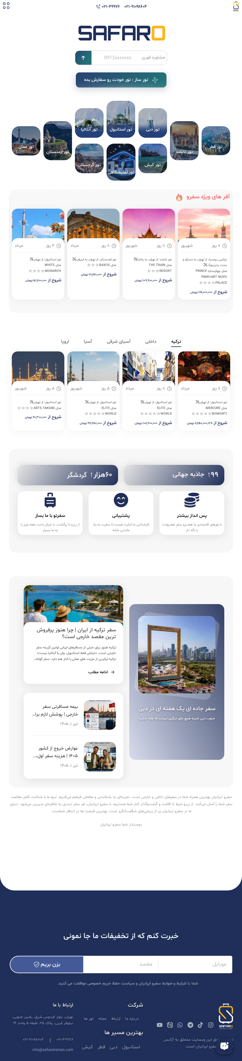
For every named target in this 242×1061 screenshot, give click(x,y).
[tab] (176, 342)
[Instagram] (211, 1025)
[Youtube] (160, 1025)
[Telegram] (190, 1025)
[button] (6, 6)
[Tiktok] (200, 1025)
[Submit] (83, 58)
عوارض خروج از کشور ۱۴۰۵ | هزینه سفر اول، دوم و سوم (57, 756)
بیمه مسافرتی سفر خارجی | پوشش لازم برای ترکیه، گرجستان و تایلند (55, 714)
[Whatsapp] (180, 1025)
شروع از (220, 292)
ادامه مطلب (98, 672)
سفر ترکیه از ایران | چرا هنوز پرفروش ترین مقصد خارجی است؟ (76, 633)
